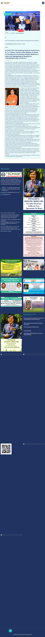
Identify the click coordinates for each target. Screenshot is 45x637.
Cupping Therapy (27, 330)
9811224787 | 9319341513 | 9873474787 (10, 192)
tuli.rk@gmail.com (6, 194)
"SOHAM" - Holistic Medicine (17, 33)
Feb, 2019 (8, 14)
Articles (21, 30)
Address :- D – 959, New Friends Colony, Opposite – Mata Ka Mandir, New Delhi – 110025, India (11, 189)
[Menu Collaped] (43, 3)
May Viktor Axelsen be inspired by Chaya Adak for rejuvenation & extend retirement (34, 318)
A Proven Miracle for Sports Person (31, 327)
